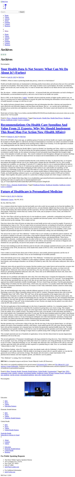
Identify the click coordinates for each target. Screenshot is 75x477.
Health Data (46, 118)
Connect (7, 24)
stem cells (38, 375)
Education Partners (10, 406)
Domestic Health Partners (12, 418)
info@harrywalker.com (12, 467)
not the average (15, 375)
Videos (7, 17)
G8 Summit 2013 (42, 364)
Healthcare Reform (39, 185)
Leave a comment (23, 120)
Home (6, 15)
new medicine (5, 375)
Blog (8, 371)
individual (68, 373)
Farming (7, 22)
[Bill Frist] (4, 1)
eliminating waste (6, 373)
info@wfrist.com (10, 472)
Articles (7, 19)
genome (20, 373)
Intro (6, 401)
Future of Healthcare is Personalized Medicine (31, 191)
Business (7, 26)
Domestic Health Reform (29, 371)
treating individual (47, 375)
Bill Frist (21, 77)
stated (25, 97)
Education (8, 447)
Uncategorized (51, 371)
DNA (67, 371)
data (63, 371)
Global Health (42, 371)
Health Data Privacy (56, 118)
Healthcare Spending (52, 185)
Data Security (37, 118)
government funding (30, 373)
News (6, 402)
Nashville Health (6, 433)
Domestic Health (16, 371)
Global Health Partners (12, 430)
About (7, 20)
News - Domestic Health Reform (17, 118)
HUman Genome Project (56, 373)
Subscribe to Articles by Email (10, 435)
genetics (14, 373)
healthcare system (11, 120)
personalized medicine (27, 375)
